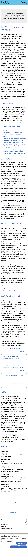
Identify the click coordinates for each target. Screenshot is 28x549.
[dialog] (14, 541)
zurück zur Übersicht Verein (12, 503)
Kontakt (3, 519)
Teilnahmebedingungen (6, 528)
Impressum (3, 530)
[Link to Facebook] (26, 522)
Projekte (19, 120)
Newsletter (3, 526)
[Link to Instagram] (26, 520)
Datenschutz (4, 533)
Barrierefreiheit (4, 524)
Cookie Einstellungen (10, 16)
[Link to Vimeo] (26, 525)
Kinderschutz (4, 522)
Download (21, 351)
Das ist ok (23, 546)
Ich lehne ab (14, 546)
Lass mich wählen (21, 543)
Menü (24, 2)
